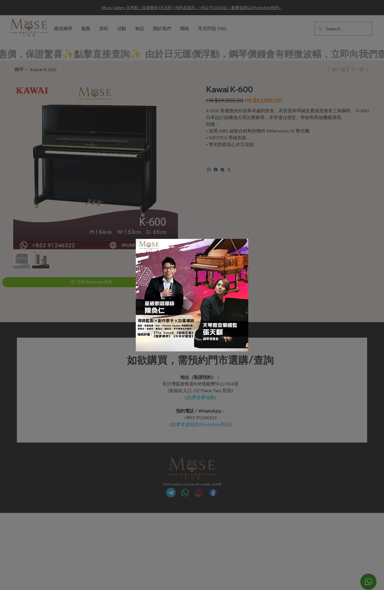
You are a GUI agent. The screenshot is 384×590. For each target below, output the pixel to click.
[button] (236, 249)
